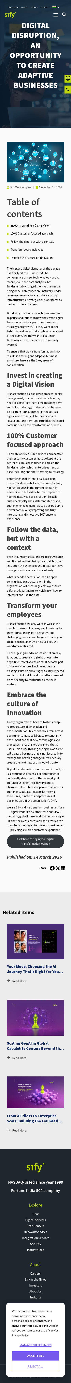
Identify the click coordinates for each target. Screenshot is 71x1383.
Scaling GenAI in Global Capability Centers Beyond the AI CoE (34, 1048)
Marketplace (35, 1250)
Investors (35, 1285)
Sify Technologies (20, 187)
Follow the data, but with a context (32, 241)
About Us (35, 1291)
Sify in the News (35, 1279)
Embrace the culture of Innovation (31, 258)
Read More (19, 981)
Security (35, 1244)
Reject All (35, 1366)
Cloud (35, 1214)
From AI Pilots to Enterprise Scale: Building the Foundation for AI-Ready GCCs (35, 1121)
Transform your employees (26, 249)
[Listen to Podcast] (67, 79)
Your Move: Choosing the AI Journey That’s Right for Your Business (34, 971)
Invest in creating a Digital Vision (30, 225)
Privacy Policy (20, 1335)
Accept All (35, 1355)
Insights (35, 1297)
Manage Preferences (35, 1345)
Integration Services (35, 1238)
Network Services (35, 1232)
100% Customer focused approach (31, 233)
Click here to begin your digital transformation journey (35, 841)
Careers (35, 1273)
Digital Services (35, 1220)
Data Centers (35, 1226)
